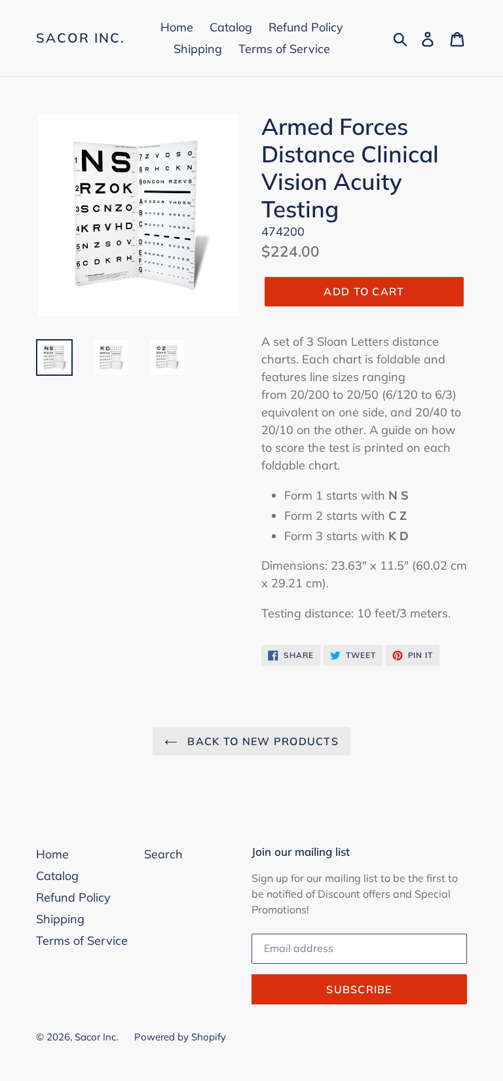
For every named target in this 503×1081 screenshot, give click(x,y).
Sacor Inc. (80, 38)
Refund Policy (306, 27)
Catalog (231, 27)
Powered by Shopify (180, 1037)
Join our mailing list (301, 851)
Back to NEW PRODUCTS (261, 741)
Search (163, 854)
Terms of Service (284, 48)
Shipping (198, 48)
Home (176, 27)
